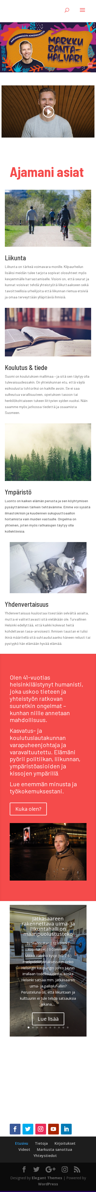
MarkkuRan (40, 943)
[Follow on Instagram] (40, 1129)
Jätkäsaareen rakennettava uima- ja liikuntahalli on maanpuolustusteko (48, 926)
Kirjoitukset (37, 949)
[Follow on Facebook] (15, 1129)
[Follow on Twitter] (28, 1129)
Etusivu (21, 1143)
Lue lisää (48, 1018)
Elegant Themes (47, 1177)
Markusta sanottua (54, 1149)
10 (68, 1027)
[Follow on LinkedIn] (66, 1129)
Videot (24, 1149)
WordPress (48, 1184)
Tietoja (41, 1143)
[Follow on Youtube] (53, 1129)
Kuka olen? (28, 808)
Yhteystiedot (45, 1155)
